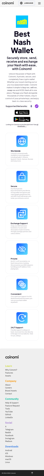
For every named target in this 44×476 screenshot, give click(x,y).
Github (8, 414)
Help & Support (12, 402)
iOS (6, 453)
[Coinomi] (8, 3)
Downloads (11, 446)
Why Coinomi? (11, 370)
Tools (7, 408)
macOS (8, 459)
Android (8, 450)
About (7, 385)
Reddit (8, 432)
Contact (8, 393)
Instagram (9, 438)
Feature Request (12, 405)
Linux (7, 462)
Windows (9, 456)
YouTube (9, 411)
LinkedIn (9, 417)
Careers (8, 387)
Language (28, 3)
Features (9, 373)
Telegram (9, 429)
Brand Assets (11, 390)
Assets (8, 375)
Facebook (9, 435)
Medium (8, 441)
